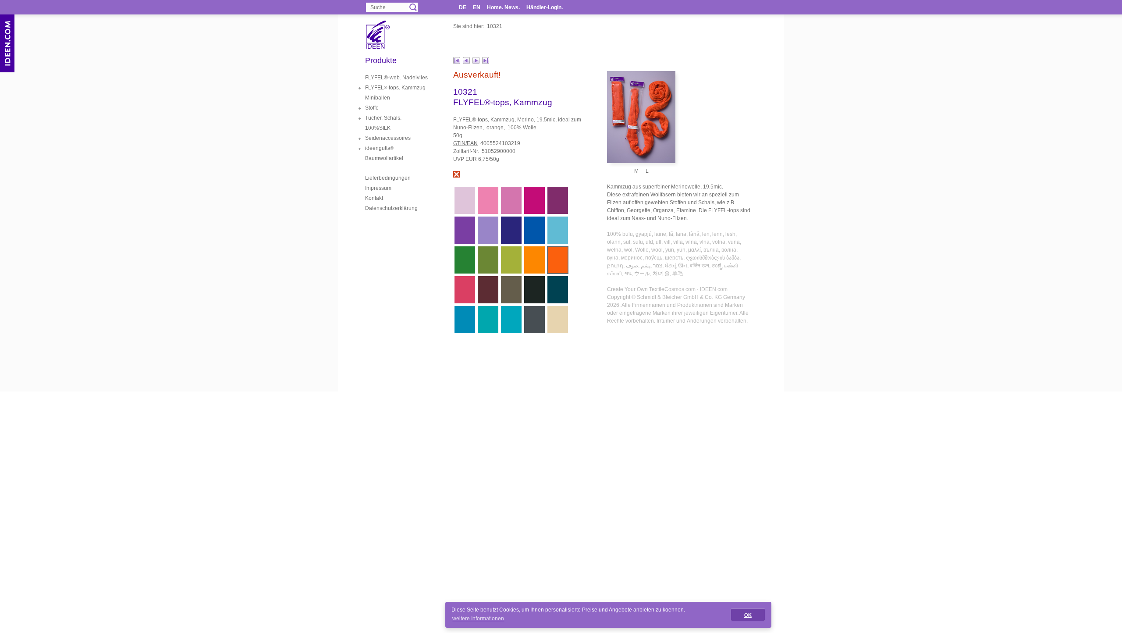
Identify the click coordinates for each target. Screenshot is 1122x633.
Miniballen (377, 98)
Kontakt (374, 198)
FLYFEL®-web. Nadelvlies (396, 78)
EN (476, 7)
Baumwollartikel (384, 158)
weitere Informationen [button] (478, 618)
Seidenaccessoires (388, 138)
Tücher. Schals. (383, 118)
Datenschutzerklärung (391, 208)
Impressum (378, 188)
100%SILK (378, 128)
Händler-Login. (544, 7)
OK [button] (748, 615)
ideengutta (379, 148)
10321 (494, 26)
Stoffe (372, 108)
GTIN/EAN (465, 143)
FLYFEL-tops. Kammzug (395, 88)
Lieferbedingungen (388, 178)
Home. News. (503, 7)
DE (462, 7)
